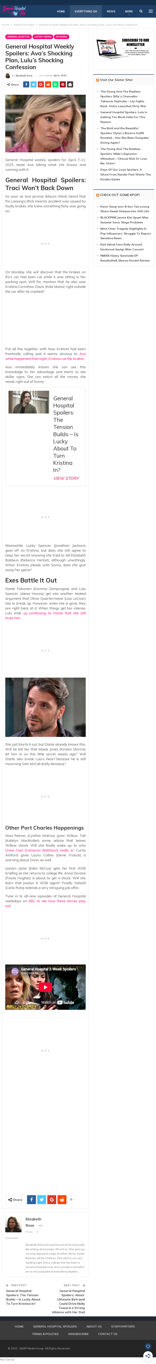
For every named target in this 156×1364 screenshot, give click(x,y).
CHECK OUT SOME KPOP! (120, 195)
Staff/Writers (123, 1326)
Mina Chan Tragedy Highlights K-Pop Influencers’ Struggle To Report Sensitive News (125, 233)
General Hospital (18, 36)
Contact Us (107, 1334)
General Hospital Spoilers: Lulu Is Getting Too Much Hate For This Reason (123, 117)
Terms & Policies (45, 1334)
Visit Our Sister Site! (116, 80)
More (129, 11)
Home (61, 11)
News (111, 11)
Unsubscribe (78, 1334)
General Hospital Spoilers (55, 1326)
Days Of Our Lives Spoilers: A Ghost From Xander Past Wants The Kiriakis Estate (125, 174)
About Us (94, 1326)
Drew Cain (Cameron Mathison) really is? (40, 850)
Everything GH (86, 11)
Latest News (43, 36)
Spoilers (61, 36)
